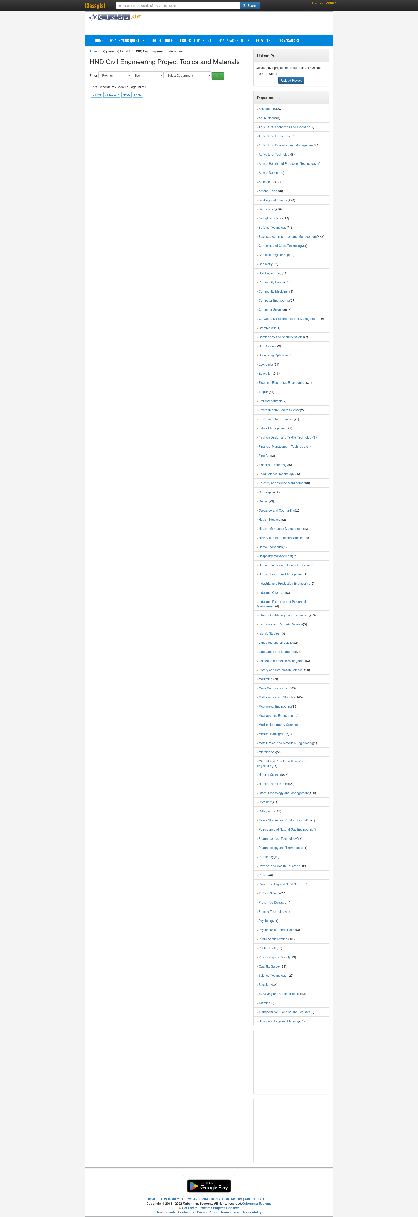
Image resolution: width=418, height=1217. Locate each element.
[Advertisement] (229, 23)
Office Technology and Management (284, 793)
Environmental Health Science (279, 410)
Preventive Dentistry (272, 902)
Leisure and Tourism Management (282, 660)
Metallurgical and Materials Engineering (286, 743)
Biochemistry (267, 209)
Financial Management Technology (283, 446)
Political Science (270, 893)
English (264, 391)
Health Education (270, 519)
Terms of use (230, 1212)
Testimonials (166, 1212)
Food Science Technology (276, 474)
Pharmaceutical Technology (278, 838)
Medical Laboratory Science (278, 724)
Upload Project (291, 80)
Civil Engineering (270, 273)
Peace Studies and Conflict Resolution (285, 820)
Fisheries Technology (273, 464)
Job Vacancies (288, 40)
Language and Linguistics (276, 642)
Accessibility (251, 1212)
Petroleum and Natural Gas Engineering (286, 829)
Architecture (267, 182)
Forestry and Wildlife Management (282, 483)
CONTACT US (232, 1199)
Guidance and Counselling (277, 510)
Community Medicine (273, 291)
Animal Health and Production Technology (287, 163)
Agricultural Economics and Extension (284, 127)
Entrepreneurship (271, 401)
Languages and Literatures (277, 651)
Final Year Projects (234, 40)
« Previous (111, 95)
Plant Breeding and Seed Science (282, 884)
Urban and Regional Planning (279, 1021)
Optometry (266, 802)
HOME (151, 1199)
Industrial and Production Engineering (284, 583)
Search (252, 5)
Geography (266, 492)
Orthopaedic (267, 811)
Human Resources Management (281, 574)
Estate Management (273, 428)
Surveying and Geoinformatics (279, 993)
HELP (267, 1199)
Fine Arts (265, 455)
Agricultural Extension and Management (286, 145)
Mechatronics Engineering (277, 715)
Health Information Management (281, 528)
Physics (264, 875)
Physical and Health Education (279, 866)
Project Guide (162, 40)
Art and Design (269, 191)
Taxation (264, 1003)
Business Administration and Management (288, 236)
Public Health (268, 948)
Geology (264, 501)
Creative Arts (267, 328)
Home (99, 40)
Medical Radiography (273, 734)
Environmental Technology (277, 419)
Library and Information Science (281, 670)
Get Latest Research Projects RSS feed (211, 1207)
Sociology (265, 984)
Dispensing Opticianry (274, 355)
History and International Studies (281, 537)
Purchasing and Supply (274, 957)
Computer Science (271, 309)
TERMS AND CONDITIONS (201, 1199)
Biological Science (271, 218)
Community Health (271, 282)
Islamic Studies (269, 633)
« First (96, 95)
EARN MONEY (168, 1199)
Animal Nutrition (269, 172)
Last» (138, 95)
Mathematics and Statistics (277, 697)
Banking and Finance (273, 200)
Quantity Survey (270, 966)
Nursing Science (270, 774)
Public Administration (273, 939)
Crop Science (268, 346)
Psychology (266, 920)
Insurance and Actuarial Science (281, 624)
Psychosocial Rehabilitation (277, 930)
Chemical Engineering (274, 255)
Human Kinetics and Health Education (285, 565)
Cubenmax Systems (256, 1203)
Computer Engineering (274, 300)
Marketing (265, 679)
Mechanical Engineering (275, 706)
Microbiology (267, 752)
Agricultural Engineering (275, 136)
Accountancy (267, 108)
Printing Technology (272, 911)
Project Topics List (196, 40)
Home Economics (271, 547)
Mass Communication (273, 688)
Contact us (186, 1212)
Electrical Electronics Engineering (281, 382)
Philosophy (266, 857)
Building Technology (272, 227)
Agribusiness (267, 118)
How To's (263, 40)
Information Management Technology (284, 615)
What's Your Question (127, 40)
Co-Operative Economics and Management (288, 318)
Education (265, 373)
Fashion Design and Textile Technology (286, 437)
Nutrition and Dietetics (274, 783)
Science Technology (272, 975)
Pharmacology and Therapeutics (281, 847)
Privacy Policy (207, 1212)
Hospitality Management (275, 556)
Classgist (95, 5)
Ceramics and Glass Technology (281, 245)
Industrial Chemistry (272, 592)
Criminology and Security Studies (281, 337)
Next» (127, 95)
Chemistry (266, 264)
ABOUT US (253, 1199)
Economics (266, 364)
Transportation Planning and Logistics (284, 1012)
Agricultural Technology (275, 154)
